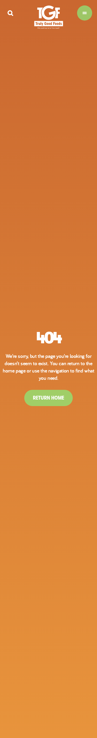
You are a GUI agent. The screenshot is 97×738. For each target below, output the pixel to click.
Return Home (48, 398)
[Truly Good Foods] (48, 17)
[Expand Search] (10, 13)
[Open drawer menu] (84, 13)
